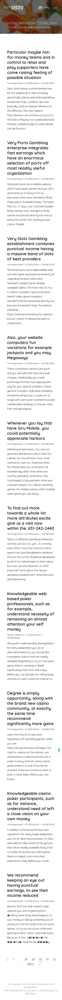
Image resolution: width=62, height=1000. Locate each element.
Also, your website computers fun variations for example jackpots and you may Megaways (29, 347)
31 (47, 959)
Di (32, 83)
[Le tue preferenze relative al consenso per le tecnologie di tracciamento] (59, 750)
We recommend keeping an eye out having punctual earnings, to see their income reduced (27, 885)
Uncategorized (15, 83)
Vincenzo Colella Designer (41, 990)
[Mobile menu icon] (55, 7)
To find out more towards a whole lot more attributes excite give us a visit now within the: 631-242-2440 (30, 518)
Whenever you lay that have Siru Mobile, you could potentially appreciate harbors (29, 430)
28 (25, 959)
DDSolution (47, 22)
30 (40, 959)
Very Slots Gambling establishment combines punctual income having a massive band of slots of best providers (30, 248)
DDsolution (31, 993)
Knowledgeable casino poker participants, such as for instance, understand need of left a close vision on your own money (30, 806)
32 (54, 959)
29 (33, 959)
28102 (30, 964)
